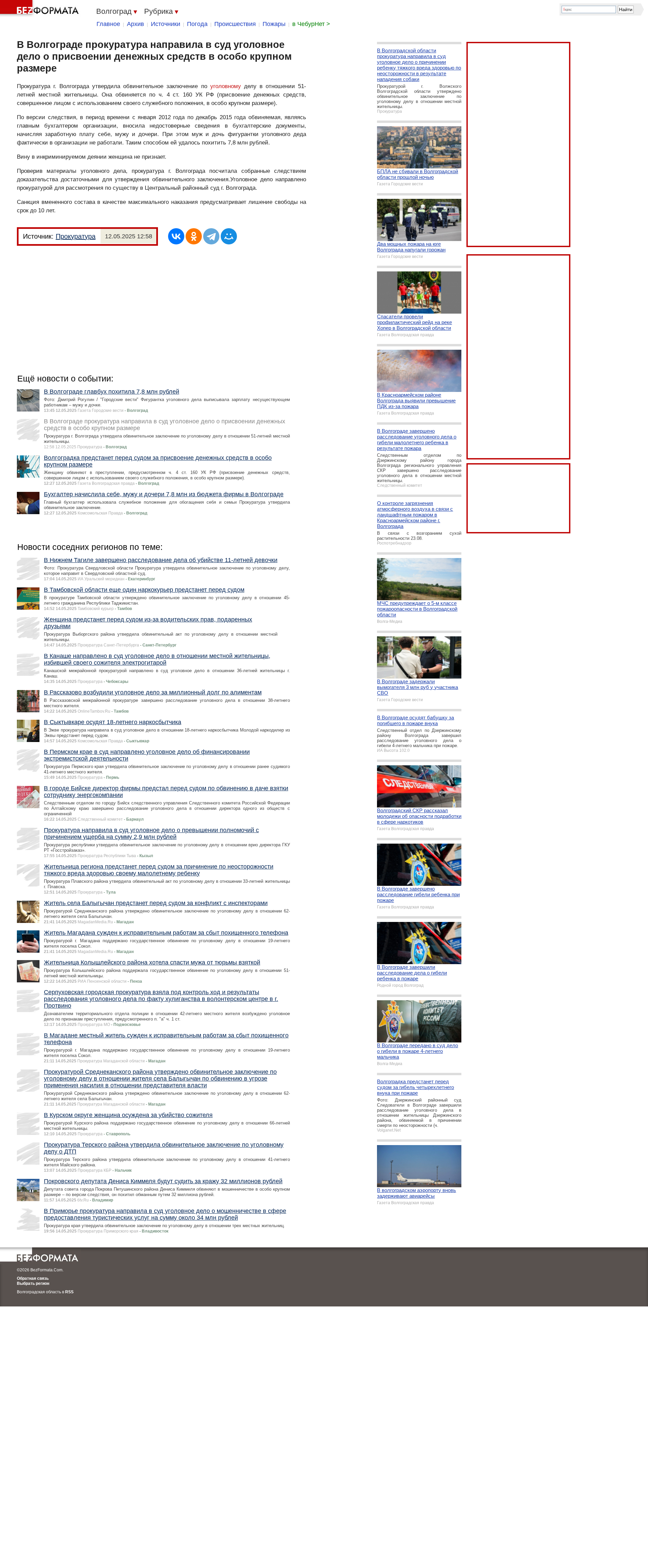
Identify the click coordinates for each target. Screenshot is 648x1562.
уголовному (225, 86)
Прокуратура (76, 236)
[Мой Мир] (229, 236)
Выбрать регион (33, 1283)
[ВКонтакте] (176, 236)
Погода (197, 24)
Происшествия (235, 24)
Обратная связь (33, 1278)
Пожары (274, 24)
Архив (135, 24)
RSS (69, 1292)
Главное (108, 24)
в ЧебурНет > (311, 24)
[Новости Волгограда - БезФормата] (40, 8)
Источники (165, 24)
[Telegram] (211, 236)
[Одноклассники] (194, 236)
